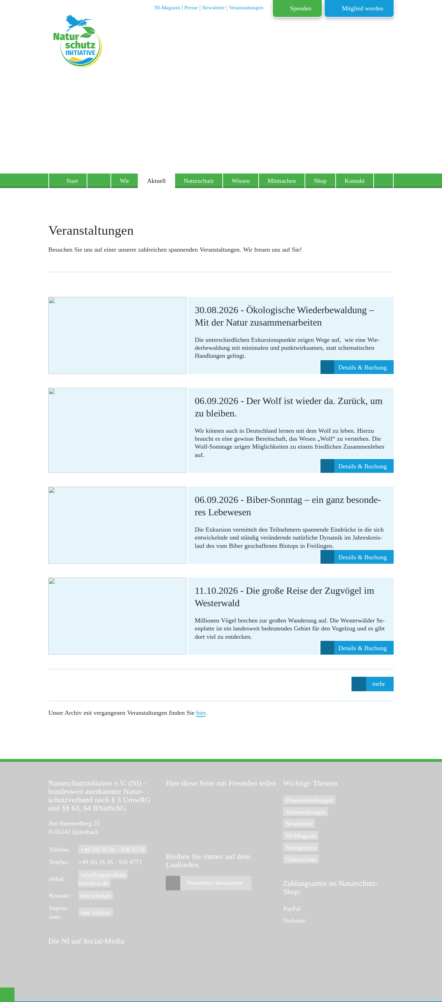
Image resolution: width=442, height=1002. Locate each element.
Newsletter (299, 823)
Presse (191, 7)
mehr (378, 683)
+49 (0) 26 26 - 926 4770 (112, 849)
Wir (124, 180)
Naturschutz (199, 180)
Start (72, 180)
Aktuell (156, 180)
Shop (320, 180)
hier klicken (95, 895)
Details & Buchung (362, 367)
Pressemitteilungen (309, 800)
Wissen (241, 180)
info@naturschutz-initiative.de (102, 879)
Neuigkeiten (301, 847)
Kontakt (355, 180)
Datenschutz (301, 859)
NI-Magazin (301, 835)
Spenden (300, 8)
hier (200, 712)
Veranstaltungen (306, 811)
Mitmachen (282, 180)
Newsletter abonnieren (214, 882)
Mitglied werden (362, 8)
